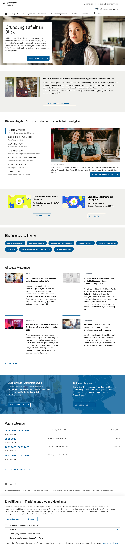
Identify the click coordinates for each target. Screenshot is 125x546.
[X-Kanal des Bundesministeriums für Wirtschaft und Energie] (16, 484)
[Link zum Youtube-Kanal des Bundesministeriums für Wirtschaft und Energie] (11, 484)
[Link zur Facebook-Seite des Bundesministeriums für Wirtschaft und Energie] (6, 484)
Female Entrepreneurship (107, 243)
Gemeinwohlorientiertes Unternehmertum (35, 249)
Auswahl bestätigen (13, 519)
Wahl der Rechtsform (85, 243)
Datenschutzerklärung (111, 543)
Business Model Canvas (37, 243)
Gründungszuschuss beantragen (61, 243)
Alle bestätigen (31, 519)
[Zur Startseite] (6, 13)
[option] (62, 42)
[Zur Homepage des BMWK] (9, 6)
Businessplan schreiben (15, 243)
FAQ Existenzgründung (63, 249)
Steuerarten (11, 249)
